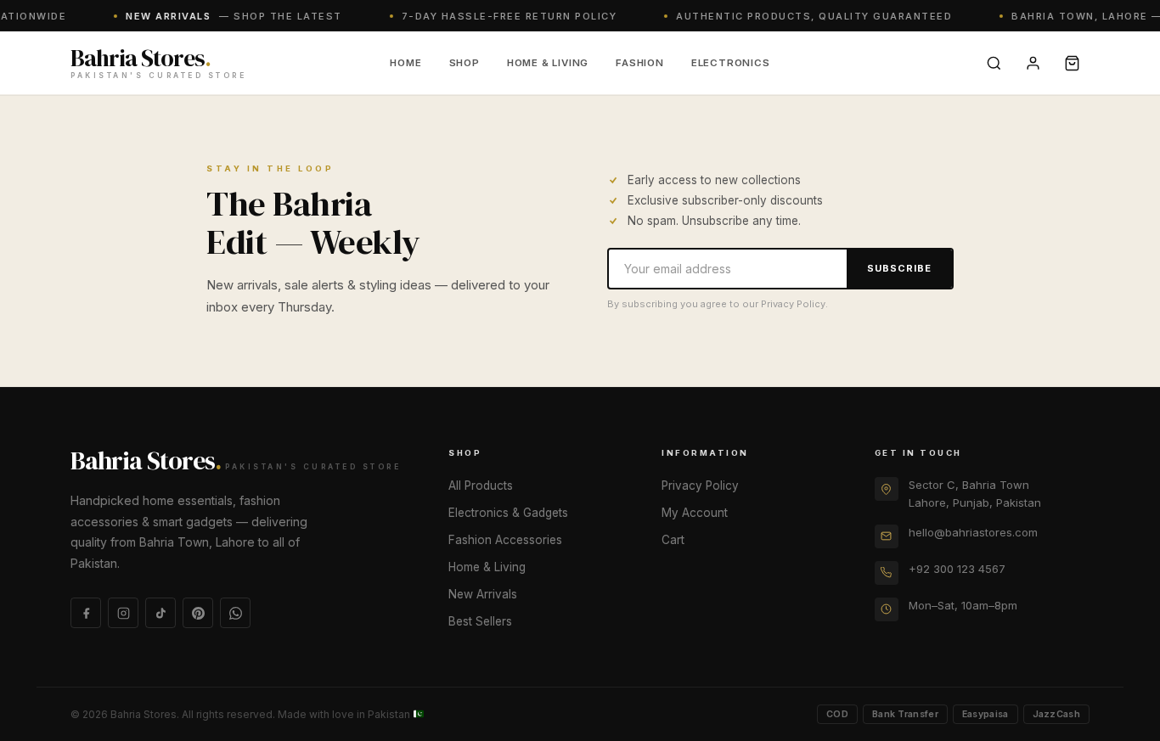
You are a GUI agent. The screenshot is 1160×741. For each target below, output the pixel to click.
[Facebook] (85, 613)
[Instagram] (123, 613)
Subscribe (899, 268)
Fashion (640, 63)
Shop (464, 63)
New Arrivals (482, 594)
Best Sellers (480, 621)
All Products (480, 485)
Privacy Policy (700, 485)
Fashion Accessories (505, 540)
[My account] (1032, 63)
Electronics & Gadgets (508, 512)
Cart (673, 540)
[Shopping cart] (1072, 63)
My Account (695, 512)
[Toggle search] (993, 63)
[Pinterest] (198, 613)
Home (405, 63)
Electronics (730, 63)
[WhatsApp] (235, 613)
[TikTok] (160, 613)
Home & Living (547, 63)
